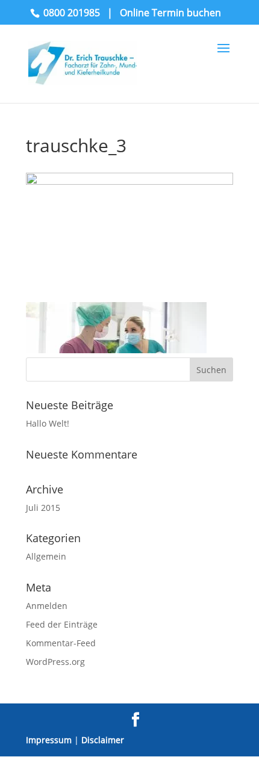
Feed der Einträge (62, 624)
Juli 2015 (43, 507)
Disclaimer (102, 740)
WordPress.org (55, 661)
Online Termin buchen (170, 12)
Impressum (49, 740)
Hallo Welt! (47, 423)
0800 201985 (71, 12)
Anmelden (46, 605)
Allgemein (46, 556)
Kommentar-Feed (61, 643)
